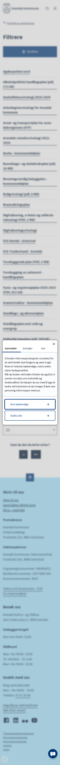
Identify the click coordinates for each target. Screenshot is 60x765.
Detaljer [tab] (27, 348)
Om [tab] (43, 348)
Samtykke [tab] (11, 348)
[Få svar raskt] (53, 753)
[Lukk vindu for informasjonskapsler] (54, 344)
